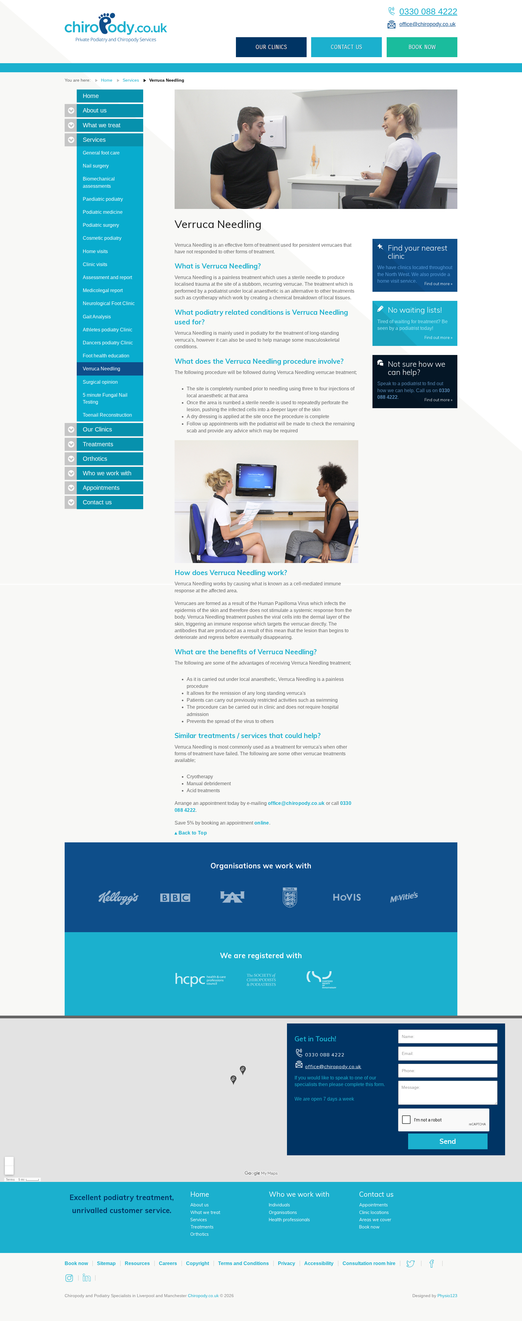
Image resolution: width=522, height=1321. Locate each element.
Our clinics (271, 47)
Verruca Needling (166, 80)
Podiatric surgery (101, 225)
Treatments (98, 444)
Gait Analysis (97, 316)
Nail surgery (96, 165)
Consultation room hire (369, 1263)
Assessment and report (107, 277)
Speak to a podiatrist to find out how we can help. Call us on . (415, 380)
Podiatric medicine (103, 212)
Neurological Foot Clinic (109, 303)
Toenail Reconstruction (107, 415)
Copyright (197, 1263)
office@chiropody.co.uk (427, 24)
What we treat (102, 125)
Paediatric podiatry (103, 199)
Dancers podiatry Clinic (108, 342)
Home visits (95, 251)
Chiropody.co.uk (203, 1295)
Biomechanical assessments (99, 182)
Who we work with (107, 473)
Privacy (286, 1263)
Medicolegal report (103, 290)
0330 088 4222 (428, 11)
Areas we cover (375, 1219)
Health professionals (289, 1219)
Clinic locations (374, 1212)
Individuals (279, 1205)
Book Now (422, 47)
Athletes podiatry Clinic (107, 329)
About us (95, 110)
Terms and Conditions (243, 1263)
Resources (137, 1263)
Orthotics (95, 458)
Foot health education (106, 355)
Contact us (346, 47)
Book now (369, 1227)
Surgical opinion (100, 382)
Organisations (283, 1212)
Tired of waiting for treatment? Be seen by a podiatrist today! (415, 322)
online (261, 822)
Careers (168, 1263)
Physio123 (447, 1295)
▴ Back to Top (191, 832)
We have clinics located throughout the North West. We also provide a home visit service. (415, 264)
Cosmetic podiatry (102, 238)
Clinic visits (95, 264)
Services (131, 80)
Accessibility (319, 1263)
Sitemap (106, 1263)
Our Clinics (97, 429)
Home (106, 80)
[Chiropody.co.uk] (116, 22)
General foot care (101, 152)
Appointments (101, 487)
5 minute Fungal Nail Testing (105, 398)
